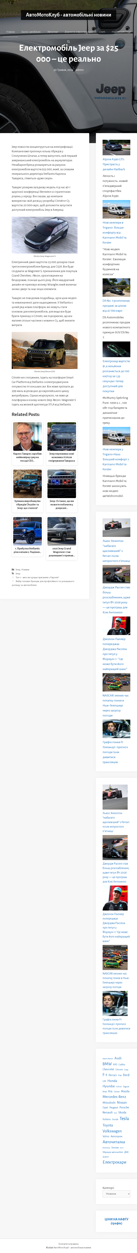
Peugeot (113, 1107)
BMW (107, 1064)
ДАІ (126, 1152)
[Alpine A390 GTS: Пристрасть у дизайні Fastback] (116, 148)
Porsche (124, 1107)
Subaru (107, 1119)
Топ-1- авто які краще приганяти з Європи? (37, 577)
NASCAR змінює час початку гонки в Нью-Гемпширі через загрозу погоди (116, 705)
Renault (108, 1112)
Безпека (106, 1148)
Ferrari (113, 1075)
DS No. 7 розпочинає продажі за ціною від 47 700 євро (116, 305)
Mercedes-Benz (114, 1097)
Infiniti (119, 1087)
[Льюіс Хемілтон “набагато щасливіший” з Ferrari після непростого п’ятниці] (116, 528)
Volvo (106, 1136)
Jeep (18, 570)
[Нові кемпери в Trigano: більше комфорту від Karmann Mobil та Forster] (116, 210)
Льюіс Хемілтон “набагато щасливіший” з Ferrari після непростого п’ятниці (116, 551)
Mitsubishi (109, 1102)
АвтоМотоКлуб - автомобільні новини (68, 15)
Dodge (126, 1070)
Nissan (122, 1102)
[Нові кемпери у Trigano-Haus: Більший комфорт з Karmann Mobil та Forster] (116, 437)
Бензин (115, 1147)
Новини (10, 31)
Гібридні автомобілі (113, 1152)
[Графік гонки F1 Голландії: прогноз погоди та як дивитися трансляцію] (116, 729)
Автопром (116, 1136)
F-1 (105, 1075)
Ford (126, 1075)
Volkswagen (112, 1131)
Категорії (108, 1188)
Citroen (119, 1069)
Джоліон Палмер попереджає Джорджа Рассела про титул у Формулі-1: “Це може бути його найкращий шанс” (115, 654)
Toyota (108, 1125)
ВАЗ (121, 1148)
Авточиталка (114, 1142)
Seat (115, 1113)
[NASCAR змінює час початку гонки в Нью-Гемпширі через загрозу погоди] (116, 683)
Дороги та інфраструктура (79, 31)
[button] (68, 42)
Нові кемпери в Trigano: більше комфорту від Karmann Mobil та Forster (114, 232)
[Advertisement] (68, 97)
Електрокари (114, 1162)
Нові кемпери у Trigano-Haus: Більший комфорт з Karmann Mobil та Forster (116, 459)
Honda (112, 1081)
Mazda (125, 1091)
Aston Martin (108, 1059)
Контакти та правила (68, 1244)
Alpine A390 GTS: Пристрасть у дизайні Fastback (114, 164)
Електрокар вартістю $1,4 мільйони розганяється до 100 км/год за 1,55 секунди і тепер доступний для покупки (116, 376)
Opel (105, 1107)
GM (104, 1081)
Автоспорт (52, 31)
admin (80, 69)
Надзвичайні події (121, 31)
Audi (117, 1058)
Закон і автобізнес (31, 31)
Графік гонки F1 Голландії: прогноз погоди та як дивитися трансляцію (115, 752)
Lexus (117, 1091)
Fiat (120, 1075)
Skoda (122, 1112)
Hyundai (109, 1086)
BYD (115, 1064)
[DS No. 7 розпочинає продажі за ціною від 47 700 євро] (116, 288)
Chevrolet (108, 1069)
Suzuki (115, 1119)
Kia (110, 1091)
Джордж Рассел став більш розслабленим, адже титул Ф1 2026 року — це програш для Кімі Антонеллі (116, 872)
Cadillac (121, 1064)
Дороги (106, 1157)
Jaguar (126, 1086)
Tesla (124, 1118)
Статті (102, 31)
